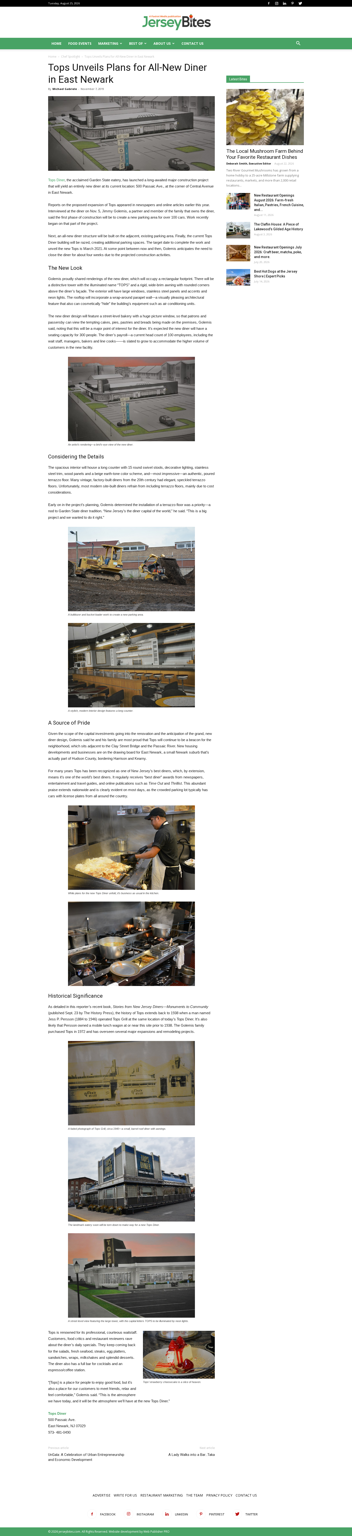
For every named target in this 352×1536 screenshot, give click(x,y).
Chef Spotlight (70, 57)
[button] (298, 44)
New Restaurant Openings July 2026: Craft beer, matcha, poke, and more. (278, 252)
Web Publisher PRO (156, 1532)
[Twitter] (300, 3)
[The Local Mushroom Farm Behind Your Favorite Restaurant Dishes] (265, 117)
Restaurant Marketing (161, 1495)
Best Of (136, 43)
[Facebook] (268, 3)
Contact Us (193, 43)
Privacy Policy (219, 1495)
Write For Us (125, 1495)
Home (56, 43)
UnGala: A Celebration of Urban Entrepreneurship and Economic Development (86, 1457)
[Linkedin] (284, 3)
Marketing (108, 43)
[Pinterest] (292, 3)
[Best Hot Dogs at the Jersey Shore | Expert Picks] (238, 277)
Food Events (79, 43)
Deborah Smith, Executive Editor (248, 163)
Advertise (101, 1495)
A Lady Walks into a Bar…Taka (191, 1455)
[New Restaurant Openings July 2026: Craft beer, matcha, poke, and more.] (238, 253)
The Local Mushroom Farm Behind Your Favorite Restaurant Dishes (264, 154)
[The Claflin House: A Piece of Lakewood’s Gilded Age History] (238, 230)
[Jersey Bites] (176, 22)
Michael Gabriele (64, 89)
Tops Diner (56, 180)
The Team (194, 1495)
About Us (162, 43)
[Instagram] (276, 3)
